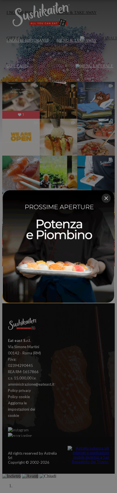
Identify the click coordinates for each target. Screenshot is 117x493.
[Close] (106, 198)
